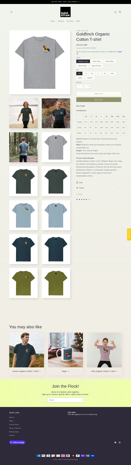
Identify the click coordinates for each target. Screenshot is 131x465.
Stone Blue (110, 61)
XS (79, 73)
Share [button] (80, 194)
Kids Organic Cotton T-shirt (103, 371)
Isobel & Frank (62, 459)
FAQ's (11, 421)
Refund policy (14, 432)
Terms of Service (15, 428)
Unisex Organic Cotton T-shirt (25, 371)
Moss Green (96, 65)
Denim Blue (82, 65)
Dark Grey (97, 61)
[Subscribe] (81, 400)
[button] (11, 12)
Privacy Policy (14, 424)
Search (11, 417)
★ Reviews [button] (129, 234)
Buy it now (99, 99)
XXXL (80, 78)
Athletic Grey (83, 61)
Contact (12, 435)
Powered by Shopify (72, 459)
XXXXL (89, 78)
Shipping (79, 48)
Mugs (64, 371)
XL (105, 73)
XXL (112, 73)
